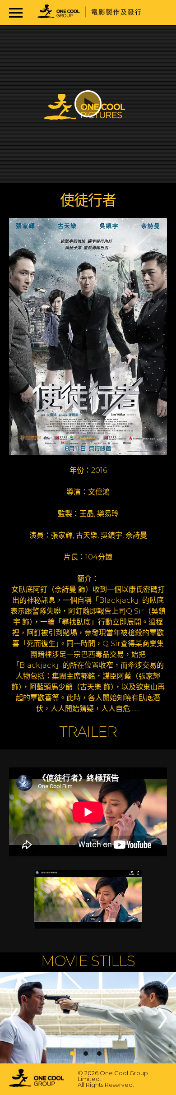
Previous (13, 1018)
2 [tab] (85, 1053)
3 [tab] (99, 1053)
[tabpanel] (88, 1018)
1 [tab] (72, 1053)
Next (162, 1018)
